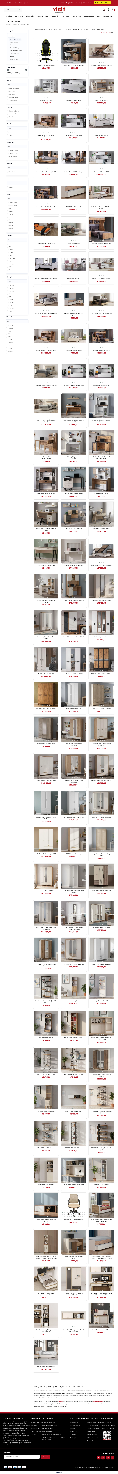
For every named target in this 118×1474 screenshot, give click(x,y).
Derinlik (9, 235)
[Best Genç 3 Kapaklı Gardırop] (101, 876)
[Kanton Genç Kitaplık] (46, 1023)
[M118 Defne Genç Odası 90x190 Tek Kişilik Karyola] (101, 1205)
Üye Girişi (108, 9)
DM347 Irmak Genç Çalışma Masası (46, 601)
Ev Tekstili (73, 1434)
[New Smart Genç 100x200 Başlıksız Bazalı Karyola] (46, 1279)
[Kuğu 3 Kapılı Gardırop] (73, 694)
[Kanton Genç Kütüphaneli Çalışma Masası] (101, 442)
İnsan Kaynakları (36, 1431)
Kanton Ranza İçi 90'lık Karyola (74, 172)
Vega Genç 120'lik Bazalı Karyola (46, 385)
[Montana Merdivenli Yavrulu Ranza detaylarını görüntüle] (46, 121)
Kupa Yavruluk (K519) (101, 135)
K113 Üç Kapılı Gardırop (46, 890)
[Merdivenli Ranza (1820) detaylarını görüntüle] (101, 157)
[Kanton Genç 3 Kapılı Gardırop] (101, 659)
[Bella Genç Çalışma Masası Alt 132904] (46, 514)
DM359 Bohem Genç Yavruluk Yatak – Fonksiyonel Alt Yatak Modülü (101, 1257)
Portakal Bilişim (14, 97)
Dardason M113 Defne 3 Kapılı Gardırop (101, 744)
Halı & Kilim (77, 16)
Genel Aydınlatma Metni (48, 1422)
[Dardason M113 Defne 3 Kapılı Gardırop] (101, 729)
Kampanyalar (74, 1422)
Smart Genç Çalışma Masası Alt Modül (74, 421)
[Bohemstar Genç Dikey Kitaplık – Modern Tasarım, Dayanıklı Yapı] (46, 1242)
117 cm (11, 252)
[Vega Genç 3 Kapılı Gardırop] (101, 694)
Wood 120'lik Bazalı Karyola (46, 1366)
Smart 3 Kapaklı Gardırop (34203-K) (74, 638)
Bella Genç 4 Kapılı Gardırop (101, 817)
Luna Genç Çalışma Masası (73, 528)
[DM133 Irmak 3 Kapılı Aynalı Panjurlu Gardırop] (73, 913)
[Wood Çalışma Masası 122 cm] (101, 1315)
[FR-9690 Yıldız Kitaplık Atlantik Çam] (101, 1097)
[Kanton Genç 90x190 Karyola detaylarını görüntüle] (101, 229)
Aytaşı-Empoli (13, 205)
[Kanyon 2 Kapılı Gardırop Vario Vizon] (73, 876)
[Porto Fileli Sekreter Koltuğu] (73, 1205)
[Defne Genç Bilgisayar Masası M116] (73, 1242)
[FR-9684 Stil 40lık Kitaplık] (73, 1133)
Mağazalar (69, 3)
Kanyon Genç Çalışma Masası (73, 565)
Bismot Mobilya (14, 88)
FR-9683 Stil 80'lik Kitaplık (46, 1148)
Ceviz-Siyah (12, 222)
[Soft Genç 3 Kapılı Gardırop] (73, 659)
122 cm (11, 305)
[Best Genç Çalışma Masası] (46, 551)
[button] (35, 54)
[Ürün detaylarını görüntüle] (59, 1473)
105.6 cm (10, 325)
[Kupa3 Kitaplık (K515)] (101, 986)
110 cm (10, 331)
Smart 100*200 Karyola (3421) (46, 243)
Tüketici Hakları (92, 1441)
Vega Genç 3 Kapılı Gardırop (101, 709)
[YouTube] (112, 1457)
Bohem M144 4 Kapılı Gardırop (74, 964)
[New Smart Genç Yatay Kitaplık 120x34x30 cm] (73, 1315)
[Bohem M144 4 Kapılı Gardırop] (73, 950)
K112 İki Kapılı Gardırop (73, 854)
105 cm (11, 294)
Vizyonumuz (35, 1422)
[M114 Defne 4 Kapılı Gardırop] (46, 766)
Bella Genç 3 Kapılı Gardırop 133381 (46, 638)
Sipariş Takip (91, 1431)
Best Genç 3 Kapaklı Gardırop (101, 890)
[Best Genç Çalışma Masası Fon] (73, 1170)
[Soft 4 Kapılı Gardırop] (101, 622)
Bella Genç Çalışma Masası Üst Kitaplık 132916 (101, 1038)
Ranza (12, 56)
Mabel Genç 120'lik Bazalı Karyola (46, 313)
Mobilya (9, 16)
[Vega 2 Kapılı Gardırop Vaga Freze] (101, 839)
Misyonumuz (35, 1425)
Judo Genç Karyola (74, 243)
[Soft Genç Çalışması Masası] (46, 479)
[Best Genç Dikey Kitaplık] (46, 1170)
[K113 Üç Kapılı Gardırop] (46, 876)
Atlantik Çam (13, 202)
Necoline (12, 94)
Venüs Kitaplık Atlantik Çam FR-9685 (46, 1002)
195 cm (11, 261)
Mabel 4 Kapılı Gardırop (46, 674)
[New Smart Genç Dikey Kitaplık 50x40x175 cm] (46, 1315)
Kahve (11, 228)
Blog (62, 3)
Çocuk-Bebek (89, 16)
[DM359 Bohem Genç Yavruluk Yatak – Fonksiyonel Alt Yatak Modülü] (101, 1242)
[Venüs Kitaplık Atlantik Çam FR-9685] (46, 986)
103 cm (11, 288)
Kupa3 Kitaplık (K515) (101, 1001)
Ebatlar (9, 163)
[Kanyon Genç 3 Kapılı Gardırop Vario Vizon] (46, 913)
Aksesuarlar (108, 16)
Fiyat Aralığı (11, 67)
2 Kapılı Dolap (13, 150)
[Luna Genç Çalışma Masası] (73, 514)
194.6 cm (12, 258)
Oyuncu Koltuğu (15, 42)
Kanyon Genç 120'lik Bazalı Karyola (46, 421)
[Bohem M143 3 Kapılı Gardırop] (101, 766)
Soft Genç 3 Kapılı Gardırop (74, 674)
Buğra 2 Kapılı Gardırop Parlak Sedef (46, 818)
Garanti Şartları (106, 1422)
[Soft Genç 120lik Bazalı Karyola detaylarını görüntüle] (101, 51)
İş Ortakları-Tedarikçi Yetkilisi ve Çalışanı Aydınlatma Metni (53, 1438)
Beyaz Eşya (19, 16)
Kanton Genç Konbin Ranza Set (46, 207)
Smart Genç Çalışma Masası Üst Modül (46, 1220)
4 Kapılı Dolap (13, 156)
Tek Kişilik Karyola (15, 47)
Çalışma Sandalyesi (16, 50)
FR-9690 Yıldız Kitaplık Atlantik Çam (101, 1112)
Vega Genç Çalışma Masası (101, 528)
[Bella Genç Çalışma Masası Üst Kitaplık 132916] (101, 1023)
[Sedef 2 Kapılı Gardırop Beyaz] (73, 803)
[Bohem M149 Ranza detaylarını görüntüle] (101, 86)
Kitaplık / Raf (14, 59)
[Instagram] (108, 1457)
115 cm (11, 249)
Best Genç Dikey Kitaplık (46, 1184)
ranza (61, 1401)
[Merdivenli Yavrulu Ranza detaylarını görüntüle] (73, 121)
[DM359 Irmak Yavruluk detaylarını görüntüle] (73, 192)
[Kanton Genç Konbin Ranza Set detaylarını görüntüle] (46, 192)
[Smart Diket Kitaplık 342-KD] (73, 1023)
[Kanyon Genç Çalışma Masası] (73, 551)
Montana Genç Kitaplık (73, 1001)
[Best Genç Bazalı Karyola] (73, 336)
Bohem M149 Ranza (101, 100)
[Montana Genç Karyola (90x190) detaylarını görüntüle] (46, 157)
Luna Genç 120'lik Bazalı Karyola (101, 313)
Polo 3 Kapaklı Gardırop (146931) (46, 854)
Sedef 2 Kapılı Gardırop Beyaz (74, 817)
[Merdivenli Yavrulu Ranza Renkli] (73, 371)
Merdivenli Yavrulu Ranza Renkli (73, 385)
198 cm (11, 264)
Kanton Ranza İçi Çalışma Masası (73, 65)
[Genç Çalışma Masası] (101, 479)
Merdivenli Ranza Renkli (101, 385)
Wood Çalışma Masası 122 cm (101, 1330)
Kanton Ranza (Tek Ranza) (101, 350)
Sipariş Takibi (87, 3)
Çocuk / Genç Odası (15, 39)
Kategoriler (11, 31)
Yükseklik (9, 317)
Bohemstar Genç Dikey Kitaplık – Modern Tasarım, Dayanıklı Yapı (46, 1257)
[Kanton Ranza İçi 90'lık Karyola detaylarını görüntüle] (73, 157)
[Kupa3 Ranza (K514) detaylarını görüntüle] (46, 86)
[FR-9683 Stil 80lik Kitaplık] (46, 1133)
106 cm (11, 247)
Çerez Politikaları (46, 1431)
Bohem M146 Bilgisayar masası (74, 600)
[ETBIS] (107, 1435)
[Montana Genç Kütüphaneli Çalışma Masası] (46, 442)
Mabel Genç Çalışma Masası (74, 493)
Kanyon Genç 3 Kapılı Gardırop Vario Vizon (46, 928)
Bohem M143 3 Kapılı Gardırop (101, 780)
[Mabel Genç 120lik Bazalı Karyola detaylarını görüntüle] (46, 299)
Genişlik (9, 277)
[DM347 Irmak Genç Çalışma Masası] (46, 586)
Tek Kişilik (12, 171)
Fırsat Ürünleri (13, 117)
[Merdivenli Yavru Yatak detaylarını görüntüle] (73, 86)
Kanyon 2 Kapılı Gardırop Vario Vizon (74, 891)
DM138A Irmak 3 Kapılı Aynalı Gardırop (46, 965)
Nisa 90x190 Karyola (73, 278)
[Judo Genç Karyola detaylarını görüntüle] (73, 229)
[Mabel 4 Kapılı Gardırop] (46, 659)
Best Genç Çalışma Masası (46, 565)
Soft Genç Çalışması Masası (46, 493)
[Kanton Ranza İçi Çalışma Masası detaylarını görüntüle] (73, 51)
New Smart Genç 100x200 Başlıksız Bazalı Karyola (46, 1294)
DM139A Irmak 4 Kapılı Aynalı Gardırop (101, 1075)
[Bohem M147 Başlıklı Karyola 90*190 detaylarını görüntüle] (73, 299)
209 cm (11, 267)
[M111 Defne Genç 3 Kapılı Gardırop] (73, 729)
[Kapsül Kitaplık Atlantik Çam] (73, 1060)
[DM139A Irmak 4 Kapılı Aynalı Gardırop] (101, 1060)
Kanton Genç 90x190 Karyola (101, 243)
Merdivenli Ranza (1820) (101, 172)
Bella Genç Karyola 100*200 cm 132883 (101, 208)
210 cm (11, 269)
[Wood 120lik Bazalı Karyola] (46, 1352)
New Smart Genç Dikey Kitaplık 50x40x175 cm (46, 1331)
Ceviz (11, 214)
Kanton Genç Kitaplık (46, 1037)
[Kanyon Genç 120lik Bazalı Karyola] (46, 405)
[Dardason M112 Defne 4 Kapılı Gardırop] (73, 766)
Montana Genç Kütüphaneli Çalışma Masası (46, 458)
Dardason (12, 91)
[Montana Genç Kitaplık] (73, 986)
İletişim (78, 3)
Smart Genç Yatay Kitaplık (73, 1111)
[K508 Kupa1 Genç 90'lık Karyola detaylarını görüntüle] (46, 264)
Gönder (45, 1457)
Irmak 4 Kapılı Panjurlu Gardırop (101, 927)
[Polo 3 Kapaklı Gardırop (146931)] (46, 839)
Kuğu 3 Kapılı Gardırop (73, 709)
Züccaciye (55, 16)
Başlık (9, 124)
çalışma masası (98, 1401)
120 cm (11, 302)
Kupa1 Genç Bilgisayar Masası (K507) (73, 458)
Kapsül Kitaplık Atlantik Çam (73, 1074)
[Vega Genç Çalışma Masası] (101, 514)
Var (10, 132)
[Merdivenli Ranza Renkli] (101, 371)
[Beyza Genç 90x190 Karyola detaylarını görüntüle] (101, 264)
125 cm (11, 311)
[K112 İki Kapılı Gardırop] (73, 839)
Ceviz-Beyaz (13, 217)
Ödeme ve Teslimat (93, 1428)
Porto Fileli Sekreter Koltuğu (73, 1219)
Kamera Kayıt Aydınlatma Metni (51, 1434)
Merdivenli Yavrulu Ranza (73, 135)
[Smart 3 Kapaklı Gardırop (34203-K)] (73, 622)
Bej (10, 208)
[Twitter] (103, 1457)
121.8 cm (10, 351)
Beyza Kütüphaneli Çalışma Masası (101, 421)
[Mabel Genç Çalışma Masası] (73, 479)
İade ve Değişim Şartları (94, 1422)
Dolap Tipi (10, 142)
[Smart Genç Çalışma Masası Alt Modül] (73, 405)
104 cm (11, 291)
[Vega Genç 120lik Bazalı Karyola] (46, 371)
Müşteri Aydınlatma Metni (49, 1425)
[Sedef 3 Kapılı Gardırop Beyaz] (101, 950)
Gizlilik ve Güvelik (92, 1425)
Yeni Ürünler (13, 114)
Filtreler (9, 107)
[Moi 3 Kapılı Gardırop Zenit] (46, 729)
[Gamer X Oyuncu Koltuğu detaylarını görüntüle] (46, 51)
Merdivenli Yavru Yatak (73, 100)
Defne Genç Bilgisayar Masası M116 (74, 1257)
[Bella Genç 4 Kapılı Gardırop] (101, 803)
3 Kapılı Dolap (13, 153)
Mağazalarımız (35, 1428)
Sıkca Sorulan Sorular (93, 1437)
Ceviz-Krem (12, 220)
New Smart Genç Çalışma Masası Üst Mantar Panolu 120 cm (101, 1294)
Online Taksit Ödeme (103, 3)
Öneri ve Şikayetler (108, 1428)
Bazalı (11, 187)
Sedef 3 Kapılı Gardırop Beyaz (101, 964)
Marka (9, 80)
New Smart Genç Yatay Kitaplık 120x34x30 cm (73, 1331)
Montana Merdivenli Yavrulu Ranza (46, 136)
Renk (9, 194)
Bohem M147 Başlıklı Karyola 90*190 (73, 314)
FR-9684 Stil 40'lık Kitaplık (73, 1148)
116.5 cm (10, 342)
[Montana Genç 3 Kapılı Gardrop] (46, 694)
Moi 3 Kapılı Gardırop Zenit (46, 743)
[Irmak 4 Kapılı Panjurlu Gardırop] (101, 913)
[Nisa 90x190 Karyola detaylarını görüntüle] (73, 264)
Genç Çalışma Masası (101, 493)
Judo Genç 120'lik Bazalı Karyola (101, 565)
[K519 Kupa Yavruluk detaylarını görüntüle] (101, 121)
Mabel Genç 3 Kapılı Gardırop (101, 600)
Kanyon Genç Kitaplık (101, 1184)
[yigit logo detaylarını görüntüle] (59, 9)
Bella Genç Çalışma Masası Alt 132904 (46, 529)
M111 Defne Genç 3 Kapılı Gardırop (74, 744)
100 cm (11, 244)
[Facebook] (98, 1457)
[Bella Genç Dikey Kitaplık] (46, 1097)
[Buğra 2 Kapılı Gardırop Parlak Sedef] (46, 803)
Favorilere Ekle (44, 59)
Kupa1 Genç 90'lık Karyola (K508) (46, 278)
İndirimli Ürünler (14, 111)
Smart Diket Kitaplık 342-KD (73, 1037)
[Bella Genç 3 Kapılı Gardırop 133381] (46, 622)
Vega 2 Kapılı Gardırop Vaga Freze (101, 855)
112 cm (10, 334)
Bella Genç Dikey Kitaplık (46, 1111)
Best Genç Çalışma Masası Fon (74, 1184)
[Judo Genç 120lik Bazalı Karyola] (101, 551)
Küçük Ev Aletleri (43, 16)
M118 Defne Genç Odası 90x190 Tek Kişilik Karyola (101, 1220)
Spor (98, 16)
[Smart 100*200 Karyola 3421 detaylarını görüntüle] (46, 229)
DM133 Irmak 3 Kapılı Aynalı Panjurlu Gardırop (74, 928)
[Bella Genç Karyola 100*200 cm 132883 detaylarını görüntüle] (101, 192)
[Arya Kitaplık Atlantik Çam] (46, 1060)
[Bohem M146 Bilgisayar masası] (73, 586)
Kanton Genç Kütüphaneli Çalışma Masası (101, 458)
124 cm (11, 308)
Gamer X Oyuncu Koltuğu (46, 65)
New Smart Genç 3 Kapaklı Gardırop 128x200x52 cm (74, 1294)
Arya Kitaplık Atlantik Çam (46, 1074)
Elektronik (30, 16)
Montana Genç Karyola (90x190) (46, 172)
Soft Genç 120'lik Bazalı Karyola (101, 65)
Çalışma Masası (14, 53)
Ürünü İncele (48, 59)
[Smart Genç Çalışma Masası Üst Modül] (46, 1205)
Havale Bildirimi (92, 1434)
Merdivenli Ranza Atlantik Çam (46, 350)
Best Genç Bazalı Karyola (74, 350)
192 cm (11, 255)
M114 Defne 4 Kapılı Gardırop (46, 780)
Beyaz (11, 211)
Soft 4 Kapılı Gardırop (101, 637)
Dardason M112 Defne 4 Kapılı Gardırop (73, 781)
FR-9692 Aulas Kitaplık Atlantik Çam (101, 1149)
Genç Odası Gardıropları (17, 45)
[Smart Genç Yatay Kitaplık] (73, 1097)
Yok (10, 135)
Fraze (11, 225)
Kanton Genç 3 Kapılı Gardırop (101, 674)
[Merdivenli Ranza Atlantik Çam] (46, 336)
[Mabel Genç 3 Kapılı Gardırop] (101, 586)
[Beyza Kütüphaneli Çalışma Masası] (101, 405)
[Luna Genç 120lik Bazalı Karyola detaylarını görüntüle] (101, 299)
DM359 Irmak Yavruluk (73, 207)
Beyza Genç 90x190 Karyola (101, 278)
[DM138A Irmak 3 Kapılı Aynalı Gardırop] (46, 950)
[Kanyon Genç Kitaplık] (101, 1170)
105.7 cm (10, 328)
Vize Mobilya (13, 100)
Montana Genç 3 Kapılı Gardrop (46, 709)
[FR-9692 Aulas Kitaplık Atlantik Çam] (101, 1133)
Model (9, 179)
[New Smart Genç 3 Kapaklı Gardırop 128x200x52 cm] (73, 1279)
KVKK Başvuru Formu (47, 1428)
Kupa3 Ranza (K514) (46, 100)
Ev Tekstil (66, 16)
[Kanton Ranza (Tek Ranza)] (101, 336)
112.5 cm (10, 336)
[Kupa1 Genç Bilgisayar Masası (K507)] (73, 442)
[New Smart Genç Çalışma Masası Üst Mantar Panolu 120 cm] (101, 1279)
